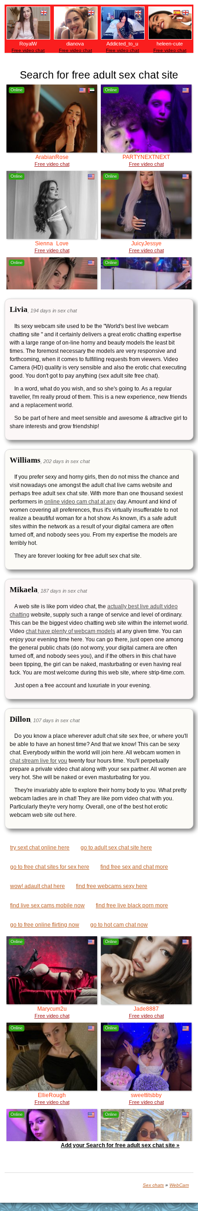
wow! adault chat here (37, 886)
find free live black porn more (132, 905)
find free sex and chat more (134, 867)
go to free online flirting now (44, 925)
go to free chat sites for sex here (49, 867)
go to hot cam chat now (119, 925)
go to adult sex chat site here (116, 847)
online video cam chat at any (80, 501)
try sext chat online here (40, 847)
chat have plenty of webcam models (70, 631)
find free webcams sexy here (111, 886)
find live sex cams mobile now (47, 905)
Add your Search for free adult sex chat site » (120, 1145)
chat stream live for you (38, 761)
